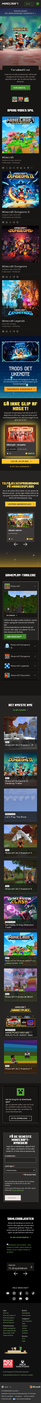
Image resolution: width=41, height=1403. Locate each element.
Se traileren (10, 615)
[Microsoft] (35, 1386)
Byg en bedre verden (9, 1333)
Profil (23, 1339)
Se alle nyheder (19, 710)
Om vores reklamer (29, 1396)
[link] (8, 1293)
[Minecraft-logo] (10, 3)
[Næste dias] (25, 544)
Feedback (24, 1326)
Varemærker (18, 1396)
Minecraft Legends (8, 1320)
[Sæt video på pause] (8, 609)
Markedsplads (26, 1313)
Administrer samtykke (27, 1375)
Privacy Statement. (18, 1190)
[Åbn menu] (37, 4)
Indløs (23, 1341)
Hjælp (23, 1323)
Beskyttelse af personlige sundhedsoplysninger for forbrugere (18, 1393)
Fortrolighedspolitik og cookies (9, 1391)
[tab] (14, 99)
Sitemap (24, 1328)
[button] (13, 1197)
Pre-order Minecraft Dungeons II (19, 13)
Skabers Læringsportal (9, 1328)
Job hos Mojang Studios (9, 1330)
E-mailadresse (10, 1156)
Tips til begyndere (27, 1321)
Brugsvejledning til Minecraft (11, 1375)
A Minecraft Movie (8, 1335)
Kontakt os (25, 1333)
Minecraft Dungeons (8, 1318)
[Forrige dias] (16, 544)
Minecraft (5, 1313)
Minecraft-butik (26, 1315)
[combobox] (20, 1170)
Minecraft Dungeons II (9, 1315)
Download (25, 1330)
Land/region (10, 1166)
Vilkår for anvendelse (7, 1396)
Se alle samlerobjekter (19, 1237)
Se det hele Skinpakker (19, 466)
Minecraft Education (8, 1322)
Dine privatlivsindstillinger (23, 1399)
